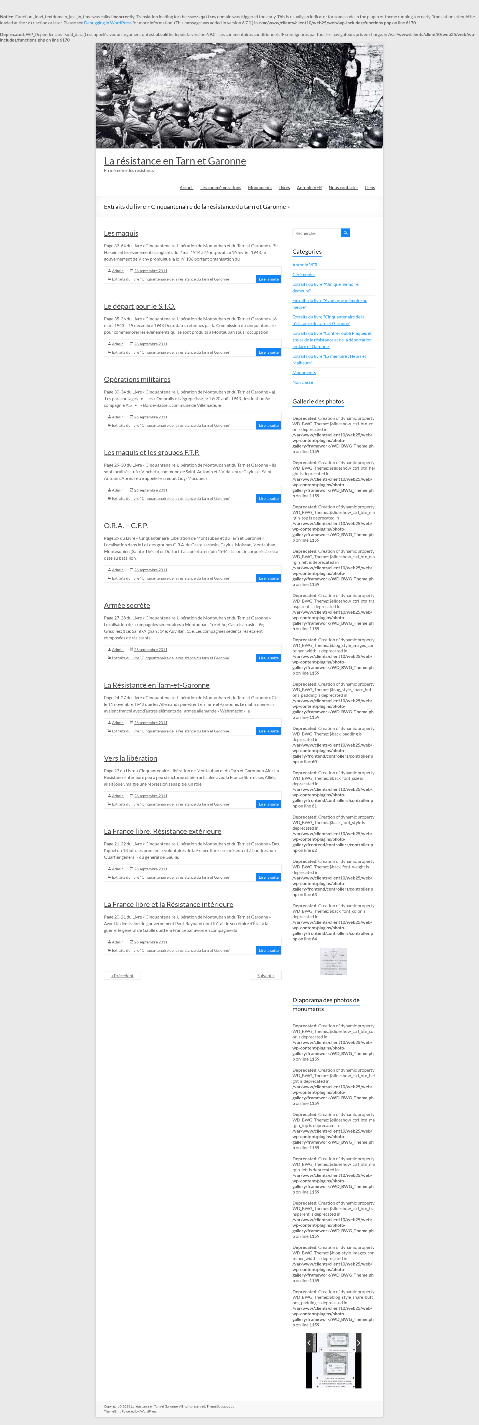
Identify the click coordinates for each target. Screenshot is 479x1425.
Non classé (302, 382)
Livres (284, 187)
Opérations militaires (137, 379)
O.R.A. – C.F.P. (126, 525)
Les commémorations (220, 187)
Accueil (186, 187)
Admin (118, 270)
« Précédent (122, 975)
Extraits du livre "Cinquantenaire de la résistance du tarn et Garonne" (171, 279)
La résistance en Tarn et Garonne (175, 161)
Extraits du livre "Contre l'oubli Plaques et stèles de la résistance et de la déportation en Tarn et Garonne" (332, 339)
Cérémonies (303, 274)
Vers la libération (130, 757)
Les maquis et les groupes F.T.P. (152, 452)
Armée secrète (127, 605)
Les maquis (121, 232)
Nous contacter (343, 187)
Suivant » (265, 975)
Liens (370, 187)
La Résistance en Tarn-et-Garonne (157, 684)
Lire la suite (269, 279)
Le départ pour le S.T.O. (139, 306)
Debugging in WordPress (108, 22)
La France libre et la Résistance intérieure (168, 904)
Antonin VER (309, 187)
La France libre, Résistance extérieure (162, 831)
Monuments (260, 187)
